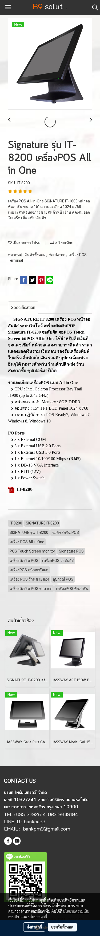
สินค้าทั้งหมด (35, 255)
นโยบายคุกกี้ (37, 916)
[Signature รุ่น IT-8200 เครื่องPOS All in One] (50, 64)
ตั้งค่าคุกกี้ (34, 927)
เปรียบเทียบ (63, 243)
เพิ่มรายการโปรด (26, 243)
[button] (93, 7)
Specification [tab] (23, 307)
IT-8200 (25, 489)
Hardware (57, 255)
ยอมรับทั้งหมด (62, 927)
